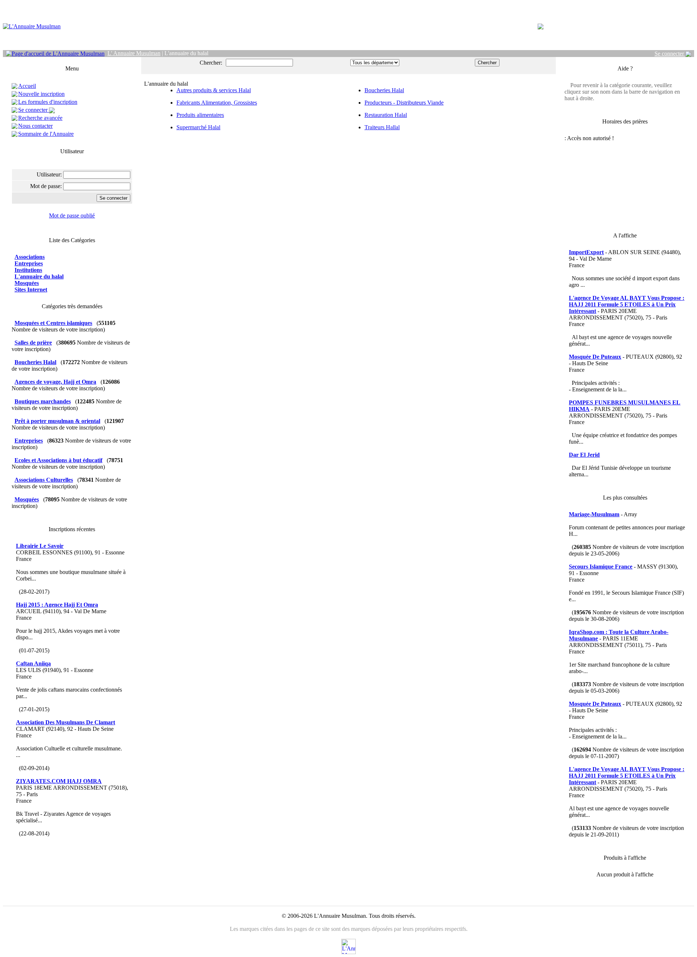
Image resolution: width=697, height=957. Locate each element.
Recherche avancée (40, 118)
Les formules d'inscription (47, 102)
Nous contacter (35, 126)
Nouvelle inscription (41, 94)
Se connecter (670, 53)
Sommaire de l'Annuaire (46, 134)
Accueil (27, 86)
